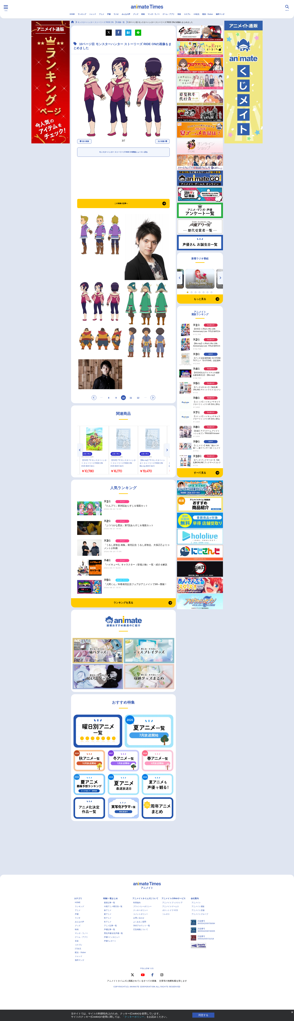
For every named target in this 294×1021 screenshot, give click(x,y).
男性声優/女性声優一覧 (113, 933)
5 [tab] (204, 291)
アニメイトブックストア (172, 903)
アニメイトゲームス (170, 906)
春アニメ (107, 910)
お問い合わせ (138, 918)
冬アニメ (107, 922)
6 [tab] (208, 291)
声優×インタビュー (112, 937)
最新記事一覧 (109, 903)
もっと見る (200, 299)
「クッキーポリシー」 (134, 1016)
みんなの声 (126, 14)
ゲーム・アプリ (168, 14)
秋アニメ (107, 918)
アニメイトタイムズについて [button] (145, 898)
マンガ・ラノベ (154, 14)
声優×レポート (110, 941)
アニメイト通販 (198, 906)
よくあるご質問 (139, 922)
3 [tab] (196, 291)
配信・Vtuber (207, 14)
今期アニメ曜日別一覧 (113, 906)
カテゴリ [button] (78, 898)
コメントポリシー (140, 914)
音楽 (179, 14)
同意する (203, 1015)
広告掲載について (140, 929)
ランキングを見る (123, 602)
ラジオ (116, 14)
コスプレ (187, 14)
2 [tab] (192, 291)
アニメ (101, 14)
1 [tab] (188, 291)
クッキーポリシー (140, 910)
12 (138, 398)
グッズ (135, 14)
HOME (72, 14)
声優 (109, 14)
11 (131, 398)
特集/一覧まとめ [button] (110, 898)
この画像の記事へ (121, 203)
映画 (143, 14)
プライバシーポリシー (142, 906)
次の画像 (161, 141)
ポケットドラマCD (170, 910)
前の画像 (85, 141)
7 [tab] (212, 291)
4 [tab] (200, 291)
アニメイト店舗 (198, 910)
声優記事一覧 (109, 929)
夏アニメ (107, 914)
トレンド (92, 14)
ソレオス (166, 914)
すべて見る (200, 472)
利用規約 (137, 903)
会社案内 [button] (195, 898)
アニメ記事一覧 (110, 926)
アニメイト (196, 903)
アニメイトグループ (200, 914)
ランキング (82, 14)
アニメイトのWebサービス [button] (174, 898)
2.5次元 (196, 14)
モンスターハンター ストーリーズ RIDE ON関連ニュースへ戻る (123, 152)
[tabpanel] (200, 279)
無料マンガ (220, 14)
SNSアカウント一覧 (141, 926)
